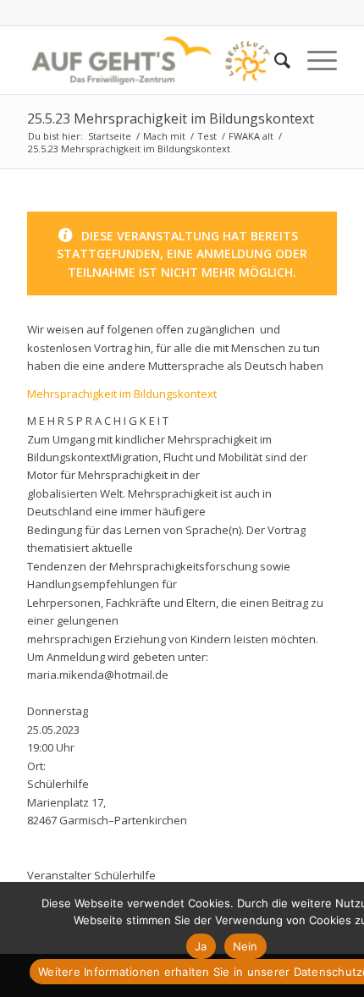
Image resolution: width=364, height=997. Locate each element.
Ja (201, 946)
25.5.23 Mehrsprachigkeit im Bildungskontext (170, 118)
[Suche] (273, 60)
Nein (245, 946)
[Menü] (313, 60)
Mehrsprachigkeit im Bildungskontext (122, 393)
